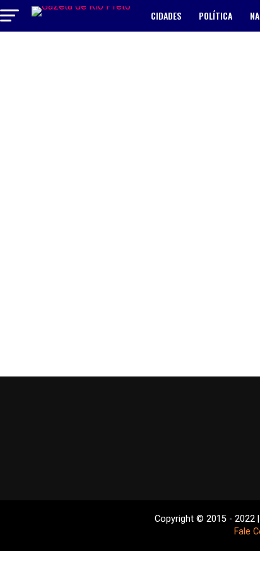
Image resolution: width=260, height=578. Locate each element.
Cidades (166, 15)
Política (215, 15)
